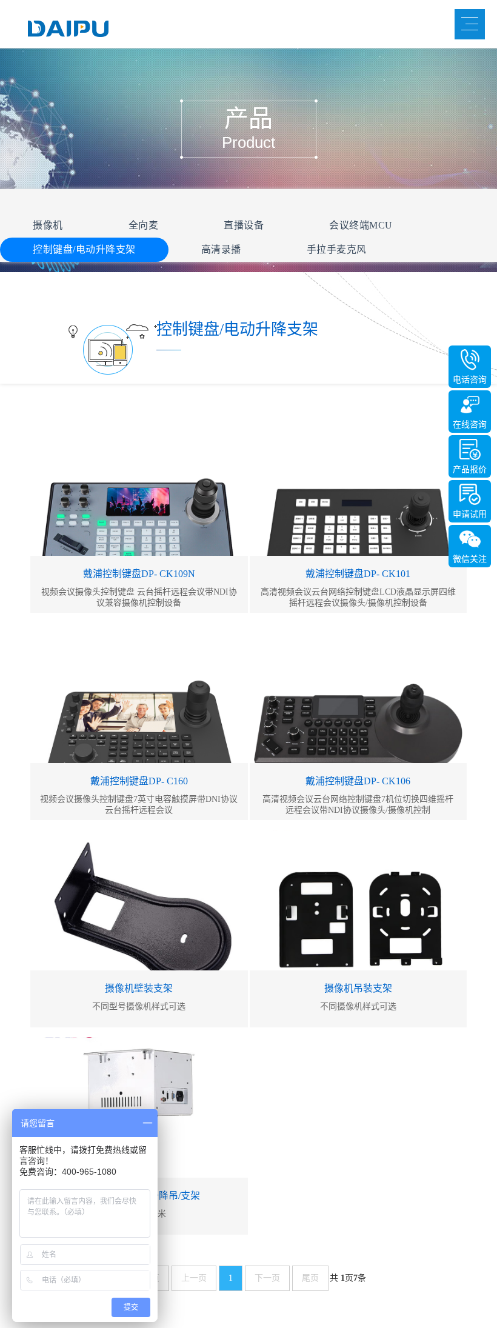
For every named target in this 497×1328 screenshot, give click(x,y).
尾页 (310, 1278)
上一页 (194, 1278)
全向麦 (143, 225)
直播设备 (244, 225)
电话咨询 (470, 379)
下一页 (267, 1278)
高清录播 (221, 249)
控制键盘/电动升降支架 (84, 249)
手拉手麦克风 (337, 249)
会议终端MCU (361, 225)
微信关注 (470, 559)
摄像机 (48, 225)
